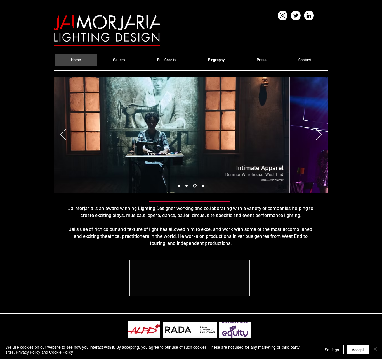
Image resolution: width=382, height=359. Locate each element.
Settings (332, 349)
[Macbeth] (203, 186)
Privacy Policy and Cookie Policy (44, 352)
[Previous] (63, 135)
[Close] (375, 349)
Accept (358, 349)
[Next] (319, 135)
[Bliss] (179, 186)
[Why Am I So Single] (195, 186)
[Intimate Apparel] (186, 186)
